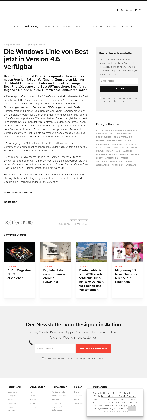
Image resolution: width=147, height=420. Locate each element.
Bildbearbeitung (113, 130)
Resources (128, 26)
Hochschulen (117, 144)
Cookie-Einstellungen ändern (115, 411)
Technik (41, 44)
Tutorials (101, 162)
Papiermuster (103, 154)
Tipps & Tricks (94, 26)
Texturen (33, 403)
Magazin (127, 151)
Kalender (132, 148)
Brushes (33, 399)
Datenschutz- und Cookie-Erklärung (118, 396)
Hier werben (57, 399)
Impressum (123, 408)
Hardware (101, 144)
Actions (33, 396)
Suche (140, 9)
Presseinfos (56, 403)
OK (132, 408)
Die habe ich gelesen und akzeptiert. (74, 358)
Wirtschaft (12, 411)
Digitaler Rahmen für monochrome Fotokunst (54, 276)
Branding (130, 130)
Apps (98, 130)
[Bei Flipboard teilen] (24, 222)
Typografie (12, 396)
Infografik (119, 148)
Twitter (77, 392)
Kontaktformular (58, 392)
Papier (10, 399)
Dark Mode (135, 9)
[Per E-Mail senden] (29, 222)
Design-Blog (30, 26)
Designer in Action (19, 8)
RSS (126, 9)
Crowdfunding (124, 134)
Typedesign (116, 162)
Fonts (32, 392)
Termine (66, 26)
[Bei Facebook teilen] (12, 222)
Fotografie (12, 403)
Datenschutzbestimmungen (118, 98)
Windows (83, 221)
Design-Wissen (50, 26)
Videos (128, 162)
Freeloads (123, 140)
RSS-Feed (78, 399)
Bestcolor (10, 202)
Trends (124, 158)
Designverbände (123, 137)
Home (16, 26)
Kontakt (131, 9)
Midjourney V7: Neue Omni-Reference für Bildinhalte (126, 276)
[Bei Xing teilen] (18, 222)
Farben (100, 140)
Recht (134, 154)
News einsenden (59, 396)
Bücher (79, 26)
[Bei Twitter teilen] (6, 222)
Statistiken (111, 158)
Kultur (100, 151)
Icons (131, 144)
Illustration (103, 148)
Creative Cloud (104, 134)
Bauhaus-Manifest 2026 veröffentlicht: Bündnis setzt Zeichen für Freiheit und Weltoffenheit (91, 280)
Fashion (111, 140)
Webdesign (117, 165)
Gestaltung (12, 392)
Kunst (73, 221)
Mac (118, 151)
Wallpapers (102, 165)
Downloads (112, 26)
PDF (116, 154)
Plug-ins (33, 407)
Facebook (117, 9)
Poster (124, 154)
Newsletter (78, 403)
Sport (99, 158)
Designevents (103, 137)
